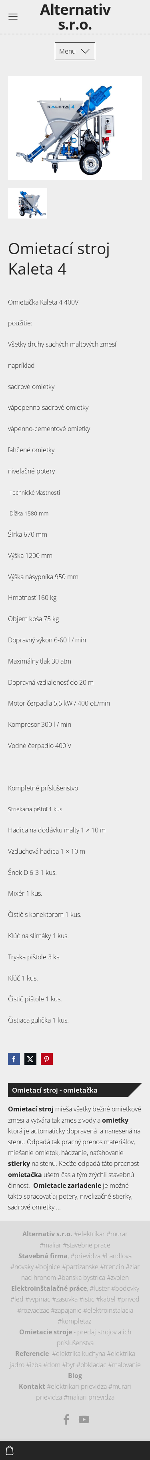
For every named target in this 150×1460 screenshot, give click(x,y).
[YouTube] (84, 1419)
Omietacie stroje (45, 1332)
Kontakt (32, 1386)
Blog (75, 1375)
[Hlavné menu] (13, 17)
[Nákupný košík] (9, 1450)
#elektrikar (90, 1233)
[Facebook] (66, 1419)
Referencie (32, 1353)
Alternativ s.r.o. (47, 1233)
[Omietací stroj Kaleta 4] (27, 203)
